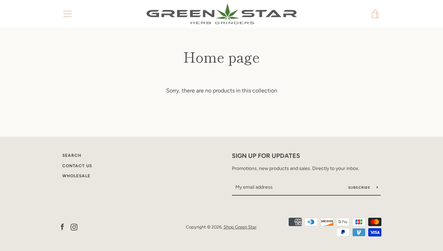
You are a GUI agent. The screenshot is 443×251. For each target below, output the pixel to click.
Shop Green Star (240, 227)
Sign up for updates (266, 156)
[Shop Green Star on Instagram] (74, 226)
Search (71, 155)
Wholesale (76, 175)
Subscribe (360, 187)
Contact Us (77, 165)
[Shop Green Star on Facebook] (62, 226)
